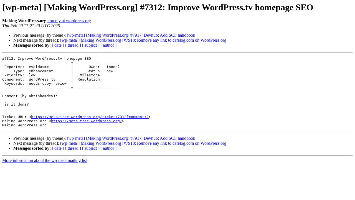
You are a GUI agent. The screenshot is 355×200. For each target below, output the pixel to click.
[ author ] (108, 45)
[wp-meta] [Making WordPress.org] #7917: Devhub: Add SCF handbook (131, 35)
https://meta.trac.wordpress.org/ (86, 121)
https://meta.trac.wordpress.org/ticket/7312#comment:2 (90, 117)
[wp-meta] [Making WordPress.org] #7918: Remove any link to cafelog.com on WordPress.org (143, 40)
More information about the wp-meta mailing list (44, 160)
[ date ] (58, 45)
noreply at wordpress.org (69, 20)
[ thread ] (73, 45)
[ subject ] (90, 45)
